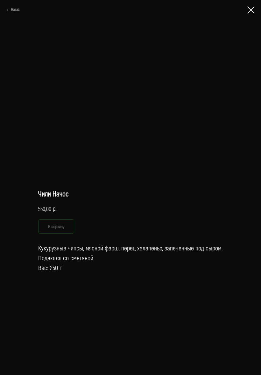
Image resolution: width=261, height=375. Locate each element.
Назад (15, 9)
